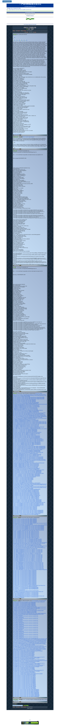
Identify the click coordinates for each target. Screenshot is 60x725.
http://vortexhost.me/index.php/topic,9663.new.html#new (22, 480)
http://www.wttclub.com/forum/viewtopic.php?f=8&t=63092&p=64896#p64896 (26, 696)
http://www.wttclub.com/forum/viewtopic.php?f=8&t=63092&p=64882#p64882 (26, 692)
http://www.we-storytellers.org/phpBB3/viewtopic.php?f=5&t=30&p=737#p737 (26, 538)
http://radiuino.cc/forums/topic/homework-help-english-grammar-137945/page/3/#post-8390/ (28, 473)
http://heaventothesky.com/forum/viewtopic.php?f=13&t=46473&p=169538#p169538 (27, 470)
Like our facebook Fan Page (15, 8)
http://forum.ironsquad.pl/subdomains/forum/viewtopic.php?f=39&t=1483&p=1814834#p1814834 (29, 447)
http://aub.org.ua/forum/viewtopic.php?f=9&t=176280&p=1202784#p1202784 (26, 412)
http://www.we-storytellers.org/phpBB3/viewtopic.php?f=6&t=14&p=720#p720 (26, 530)
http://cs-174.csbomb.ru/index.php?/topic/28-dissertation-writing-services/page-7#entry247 (28, 441)
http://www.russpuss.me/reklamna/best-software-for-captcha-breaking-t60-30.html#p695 (27, 673)
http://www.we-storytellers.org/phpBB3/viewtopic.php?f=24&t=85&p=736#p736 (26, 537)
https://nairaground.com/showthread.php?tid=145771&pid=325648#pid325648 (26, 469)
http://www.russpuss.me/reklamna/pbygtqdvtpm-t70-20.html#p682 (24, 662)
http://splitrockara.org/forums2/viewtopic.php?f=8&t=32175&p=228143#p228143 (26, 435)
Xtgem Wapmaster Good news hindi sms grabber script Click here (20, 9)
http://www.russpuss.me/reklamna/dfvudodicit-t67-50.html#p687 (28, 666)
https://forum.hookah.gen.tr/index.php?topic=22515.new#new (23, 445)
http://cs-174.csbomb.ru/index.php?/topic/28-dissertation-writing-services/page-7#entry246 (28, 440)
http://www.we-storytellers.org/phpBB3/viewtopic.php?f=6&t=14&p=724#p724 (26, 531)
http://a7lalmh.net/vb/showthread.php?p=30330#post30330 (23, 608)
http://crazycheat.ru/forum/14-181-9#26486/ (25, 524)
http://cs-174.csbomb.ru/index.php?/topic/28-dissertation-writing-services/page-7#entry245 (28, 440)
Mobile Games (23, 30)
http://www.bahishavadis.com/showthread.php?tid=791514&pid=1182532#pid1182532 (27, 502)
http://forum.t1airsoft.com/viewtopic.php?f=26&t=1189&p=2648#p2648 (25, 523)
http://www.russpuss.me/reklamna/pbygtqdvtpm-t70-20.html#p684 (29, 664)
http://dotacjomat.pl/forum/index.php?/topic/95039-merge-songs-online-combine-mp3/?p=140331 (29, 414)
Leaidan (19, 600)
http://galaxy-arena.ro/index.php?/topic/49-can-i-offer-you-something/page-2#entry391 (27, 539)
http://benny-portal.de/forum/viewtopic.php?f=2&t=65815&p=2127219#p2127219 (26, 433)
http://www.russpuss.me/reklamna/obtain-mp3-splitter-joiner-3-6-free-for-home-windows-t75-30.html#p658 (29, 642)
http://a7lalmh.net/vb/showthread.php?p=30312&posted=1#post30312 (24, 606)
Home (14, 30)
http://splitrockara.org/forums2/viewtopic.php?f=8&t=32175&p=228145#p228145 (26, 436)
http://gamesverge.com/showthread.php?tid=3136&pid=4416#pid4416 (35, 569)
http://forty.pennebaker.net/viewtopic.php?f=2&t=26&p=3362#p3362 (24, 399)
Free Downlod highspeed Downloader (30, 24)
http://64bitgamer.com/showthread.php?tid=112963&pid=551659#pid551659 (24, 419)
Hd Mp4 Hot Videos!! (30, 15)
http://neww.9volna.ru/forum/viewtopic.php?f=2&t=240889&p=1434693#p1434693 (26, 489)
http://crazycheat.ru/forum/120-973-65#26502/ (20, 525)
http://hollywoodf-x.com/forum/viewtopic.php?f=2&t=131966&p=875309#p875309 (26, 513)
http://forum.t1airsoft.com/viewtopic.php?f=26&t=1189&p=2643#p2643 (25, 518)
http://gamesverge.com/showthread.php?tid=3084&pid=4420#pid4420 (24, 583)
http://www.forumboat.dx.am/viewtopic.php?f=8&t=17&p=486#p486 (24, 681)
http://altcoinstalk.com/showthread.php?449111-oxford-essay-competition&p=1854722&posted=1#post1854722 (23, 462)
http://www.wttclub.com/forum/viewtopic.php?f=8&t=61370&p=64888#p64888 (26, 693)
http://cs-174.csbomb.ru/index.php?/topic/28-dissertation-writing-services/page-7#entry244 (27, 439)
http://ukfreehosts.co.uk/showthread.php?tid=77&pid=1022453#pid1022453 (25, 587)
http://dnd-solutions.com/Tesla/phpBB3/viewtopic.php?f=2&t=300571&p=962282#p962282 (28, 504)
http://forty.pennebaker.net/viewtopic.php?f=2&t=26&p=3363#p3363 (24, 400)
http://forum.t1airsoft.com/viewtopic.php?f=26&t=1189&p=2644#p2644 (25, 519)
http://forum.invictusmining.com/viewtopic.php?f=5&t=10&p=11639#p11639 (25, 514)
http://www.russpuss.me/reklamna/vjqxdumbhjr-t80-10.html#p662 (24, 644)
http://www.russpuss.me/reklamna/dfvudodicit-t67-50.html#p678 (23, 658)
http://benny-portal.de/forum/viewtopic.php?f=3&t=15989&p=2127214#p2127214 (27, 433)
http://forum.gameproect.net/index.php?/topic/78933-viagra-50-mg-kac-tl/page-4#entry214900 (28, 397)
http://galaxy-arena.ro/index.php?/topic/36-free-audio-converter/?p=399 (27, 545)
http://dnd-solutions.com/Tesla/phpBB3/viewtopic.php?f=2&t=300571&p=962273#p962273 (29, 503)
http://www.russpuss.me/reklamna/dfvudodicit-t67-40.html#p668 (30, 650)
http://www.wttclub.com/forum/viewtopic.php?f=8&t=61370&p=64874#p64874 (26, 690)
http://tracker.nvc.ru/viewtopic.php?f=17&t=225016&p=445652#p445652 (25, 429)
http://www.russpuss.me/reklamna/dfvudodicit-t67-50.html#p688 (23, 667)
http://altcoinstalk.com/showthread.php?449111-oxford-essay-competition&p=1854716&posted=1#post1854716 (29, 461)
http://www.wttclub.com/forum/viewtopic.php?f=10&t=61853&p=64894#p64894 (26, 695)
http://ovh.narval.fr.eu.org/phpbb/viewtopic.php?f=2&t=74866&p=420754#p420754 (27, 444)
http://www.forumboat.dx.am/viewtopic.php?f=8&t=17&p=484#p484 (24, 680)
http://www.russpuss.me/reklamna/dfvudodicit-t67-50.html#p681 (28, 661)
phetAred (19, 517)
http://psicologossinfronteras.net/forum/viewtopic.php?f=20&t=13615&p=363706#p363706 (28, 511)
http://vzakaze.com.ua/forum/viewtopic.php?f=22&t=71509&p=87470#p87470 (26, 497)
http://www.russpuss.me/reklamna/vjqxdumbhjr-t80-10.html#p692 (29, 671)
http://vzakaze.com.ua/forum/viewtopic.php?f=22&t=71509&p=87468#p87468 (26, 496)
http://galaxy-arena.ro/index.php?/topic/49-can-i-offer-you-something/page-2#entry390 (26, 538)
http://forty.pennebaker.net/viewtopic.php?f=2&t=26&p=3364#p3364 (24, 401)
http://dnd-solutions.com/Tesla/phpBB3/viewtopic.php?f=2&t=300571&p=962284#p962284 (28, 505)
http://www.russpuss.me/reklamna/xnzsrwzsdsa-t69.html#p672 (23, 653)
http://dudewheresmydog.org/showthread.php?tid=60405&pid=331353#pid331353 (26, 495)
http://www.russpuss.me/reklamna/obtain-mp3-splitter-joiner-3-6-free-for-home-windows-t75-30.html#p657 (29, 641)
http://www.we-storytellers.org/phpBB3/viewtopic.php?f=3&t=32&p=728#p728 (26, 533)
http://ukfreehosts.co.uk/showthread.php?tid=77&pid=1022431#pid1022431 (25, 585)
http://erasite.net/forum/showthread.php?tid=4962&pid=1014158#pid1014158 (26, 490)
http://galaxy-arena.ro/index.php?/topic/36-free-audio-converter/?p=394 (27, 542)
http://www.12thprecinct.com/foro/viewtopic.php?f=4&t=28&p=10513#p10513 (26, 402)
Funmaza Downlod (6, 1)
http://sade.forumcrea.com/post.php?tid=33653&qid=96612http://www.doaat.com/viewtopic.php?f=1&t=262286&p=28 (26, 468)
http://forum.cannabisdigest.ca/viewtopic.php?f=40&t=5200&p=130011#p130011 (26, 474)
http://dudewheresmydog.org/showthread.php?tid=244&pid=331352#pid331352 (26, 492)
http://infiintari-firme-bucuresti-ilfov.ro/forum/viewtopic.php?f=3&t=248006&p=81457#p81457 (29, 586)
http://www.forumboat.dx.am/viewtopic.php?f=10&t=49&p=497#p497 (24, 686)
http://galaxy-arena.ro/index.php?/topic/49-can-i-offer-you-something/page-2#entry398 (27, 545)
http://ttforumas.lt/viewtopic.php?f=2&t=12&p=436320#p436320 (23, 415)
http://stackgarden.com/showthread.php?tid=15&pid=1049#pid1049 (33, 601)
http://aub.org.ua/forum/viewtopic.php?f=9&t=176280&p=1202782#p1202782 (26, 411)
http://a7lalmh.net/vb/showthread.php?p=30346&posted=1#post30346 (24, 611)
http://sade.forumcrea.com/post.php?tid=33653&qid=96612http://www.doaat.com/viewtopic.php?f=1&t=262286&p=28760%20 (28, 410)
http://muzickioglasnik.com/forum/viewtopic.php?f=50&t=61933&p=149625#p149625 (27, 499)
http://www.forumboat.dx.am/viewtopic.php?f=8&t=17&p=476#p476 (24, 675)
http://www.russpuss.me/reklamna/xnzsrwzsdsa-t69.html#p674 (23, 655)
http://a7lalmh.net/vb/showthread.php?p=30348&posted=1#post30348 (24, 612)
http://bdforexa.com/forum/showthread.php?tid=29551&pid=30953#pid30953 (26, 403)
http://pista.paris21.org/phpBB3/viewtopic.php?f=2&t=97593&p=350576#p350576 (26, 483)
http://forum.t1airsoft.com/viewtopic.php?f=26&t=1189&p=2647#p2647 (25, 522)
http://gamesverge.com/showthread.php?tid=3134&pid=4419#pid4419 (24, 577)
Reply (20, 265)
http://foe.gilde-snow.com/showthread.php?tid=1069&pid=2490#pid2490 (25, 417)
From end (34, 32)
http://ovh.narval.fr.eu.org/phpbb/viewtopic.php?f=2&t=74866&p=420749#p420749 (27, 442)
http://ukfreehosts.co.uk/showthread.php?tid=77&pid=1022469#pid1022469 (25, 588)
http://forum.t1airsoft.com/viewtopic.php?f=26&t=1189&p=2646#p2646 (25, 521)
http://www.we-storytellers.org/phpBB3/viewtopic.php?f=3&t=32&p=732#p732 (26, 535)
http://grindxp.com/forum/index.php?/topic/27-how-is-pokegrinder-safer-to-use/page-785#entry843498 (29, 396)
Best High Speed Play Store (30, 14)
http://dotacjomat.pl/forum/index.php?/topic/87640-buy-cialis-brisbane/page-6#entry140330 (28, 413)
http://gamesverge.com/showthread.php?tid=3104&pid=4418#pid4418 (24, 571)
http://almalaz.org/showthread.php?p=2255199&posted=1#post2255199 (25, 432)
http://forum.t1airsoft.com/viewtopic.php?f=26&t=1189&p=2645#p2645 (25, 520)
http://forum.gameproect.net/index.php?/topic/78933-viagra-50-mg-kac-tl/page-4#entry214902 (28, 398)
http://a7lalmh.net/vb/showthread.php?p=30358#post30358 (34, 614)
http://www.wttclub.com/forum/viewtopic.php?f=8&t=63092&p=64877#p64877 (26, 691)
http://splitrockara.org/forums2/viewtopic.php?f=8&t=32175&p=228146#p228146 (26, 437)
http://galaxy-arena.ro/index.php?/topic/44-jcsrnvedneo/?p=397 (25, 544)
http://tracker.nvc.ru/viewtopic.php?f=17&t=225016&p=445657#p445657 (25, 431)
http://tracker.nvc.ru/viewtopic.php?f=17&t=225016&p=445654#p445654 (25, 430)
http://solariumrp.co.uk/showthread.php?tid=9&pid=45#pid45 (23, 477)
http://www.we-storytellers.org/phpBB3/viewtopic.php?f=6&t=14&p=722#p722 (28, 531)
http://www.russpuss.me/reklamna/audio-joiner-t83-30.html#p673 (24, 654)
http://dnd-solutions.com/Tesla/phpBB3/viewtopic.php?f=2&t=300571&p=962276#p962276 (28, 504)
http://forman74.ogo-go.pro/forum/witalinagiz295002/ (22, 452)
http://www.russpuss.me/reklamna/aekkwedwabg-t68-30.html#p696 (24, 674)
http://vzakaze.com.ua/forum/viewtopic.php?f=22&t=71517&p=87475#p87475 (26, 498)
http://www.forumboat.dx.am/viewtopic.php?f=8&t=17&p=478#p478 (24, 677)
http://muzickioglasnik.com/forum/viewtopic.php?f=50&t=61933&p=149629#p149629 (27, 501)
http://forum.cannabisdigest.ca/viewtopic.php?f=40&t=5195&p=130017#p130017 (26, 476)
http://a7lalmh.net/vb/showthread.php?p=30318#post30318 (23, 607)
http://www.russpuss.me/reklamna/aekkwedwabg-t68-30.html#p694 (24, 672)
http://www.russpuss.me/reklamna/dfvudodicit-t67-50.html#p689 (23, 668)
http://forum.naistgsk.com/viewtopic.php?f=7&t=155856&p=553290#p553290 (26, 438)
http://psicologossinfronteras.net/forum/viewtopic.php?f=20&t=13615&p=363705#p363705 (28, 510)
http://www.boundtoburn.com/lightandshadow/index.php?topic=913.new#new (34, 428)
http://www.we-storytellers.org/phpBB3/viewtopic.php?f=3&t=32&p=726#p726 (26, 532)
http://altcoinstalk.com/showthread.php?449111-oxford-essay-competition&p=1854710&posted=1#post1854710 (29, 460)
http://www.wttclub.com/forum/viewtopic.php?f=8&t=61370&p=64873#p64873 (26, 689)
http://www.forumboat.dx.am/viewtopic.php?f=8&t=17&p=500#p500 (24, 687)
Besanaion (20, 699)
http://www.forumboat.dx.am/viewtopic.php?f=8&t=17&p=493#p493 (24, 685)
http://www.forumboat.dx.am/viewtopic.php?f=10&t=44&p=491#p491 (24, 684)
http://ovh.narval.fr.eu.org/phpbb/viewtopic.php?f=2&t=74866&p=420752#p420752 (27, 443)
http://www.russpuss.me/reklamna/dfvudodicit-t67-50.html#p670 (23, 651)
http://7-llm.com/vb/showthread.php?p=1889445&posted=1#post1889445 (25, 408)
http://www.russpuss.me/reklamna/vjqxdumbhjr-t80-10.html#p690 (24, 669)
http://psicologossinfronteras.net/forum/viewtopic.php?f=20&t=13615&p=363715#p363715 (28, 512)
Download (18, 30)
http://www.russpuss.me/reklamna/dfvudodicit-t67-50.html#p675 (23, 656)
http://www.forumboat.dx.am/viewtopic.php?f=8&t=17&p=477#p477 (24, 676)
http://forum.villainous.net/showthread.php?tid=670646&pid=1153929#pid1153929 (26, 450)
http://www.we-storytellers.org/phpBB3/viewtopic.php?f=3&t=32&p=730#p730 (26, 534)
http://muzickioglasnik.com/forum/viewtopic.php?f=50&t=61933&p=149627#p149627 (27, 500)
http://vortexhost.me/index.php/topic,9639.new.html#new (22, 482)
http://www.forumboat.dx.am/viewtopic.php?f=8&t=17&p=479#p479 (24, 678)
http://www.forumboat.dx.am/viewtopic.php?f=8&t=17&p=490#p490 (24, 683)
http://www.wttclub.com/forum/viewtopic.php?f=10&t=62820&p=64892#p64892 (26, 694)
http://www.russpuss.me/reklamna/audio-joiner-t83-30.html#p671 (24, 652)
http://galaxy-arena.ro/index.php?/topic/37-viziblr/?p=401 (29, 546)
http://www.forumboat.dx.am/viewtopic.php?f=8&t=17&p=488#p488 (24, 682)
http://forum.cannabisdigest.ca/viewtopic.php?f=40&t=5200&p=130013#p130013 (26, 475)
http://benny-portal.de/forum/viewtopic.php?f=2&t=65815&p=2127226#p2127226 (26, 434)
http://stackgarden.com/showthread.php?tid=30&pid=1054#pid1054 (24, 604)
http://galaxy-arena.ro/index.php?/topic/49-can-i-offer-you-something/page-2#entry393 (27, 541)
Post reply (26, 32)
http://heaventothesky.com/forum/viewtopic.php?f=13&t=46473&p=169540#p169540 (27, 471)
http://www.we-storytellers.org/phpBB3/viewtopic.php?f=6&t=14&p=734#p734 (26, 536)
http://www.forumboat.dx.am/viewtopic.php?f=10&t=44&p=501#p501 (24, 688)
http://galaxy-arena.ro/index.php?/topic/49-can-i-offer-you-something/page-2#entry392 (27, 540)
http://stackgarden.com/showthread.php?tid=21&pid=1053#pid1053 (24, 602)
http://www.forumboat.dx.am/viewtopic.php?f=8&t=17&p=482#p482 (24, 679)
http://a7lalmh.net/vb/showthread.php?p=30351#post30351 (23, 613)
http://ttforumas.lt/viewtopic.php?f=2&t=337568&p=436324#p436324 (35, 416)
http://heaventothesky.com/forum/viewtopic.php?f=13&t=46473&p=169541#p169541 (27, 472)
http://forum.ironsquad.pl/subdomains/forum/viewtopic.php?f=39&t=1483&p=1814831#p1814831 (29, 446)
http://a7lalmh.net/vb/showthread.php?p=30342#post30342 (34, 610)
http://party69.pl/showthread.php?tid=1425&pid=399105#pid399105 (24, 404)
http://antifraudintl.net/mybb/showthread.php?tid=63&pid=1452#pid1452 (25, 506)
